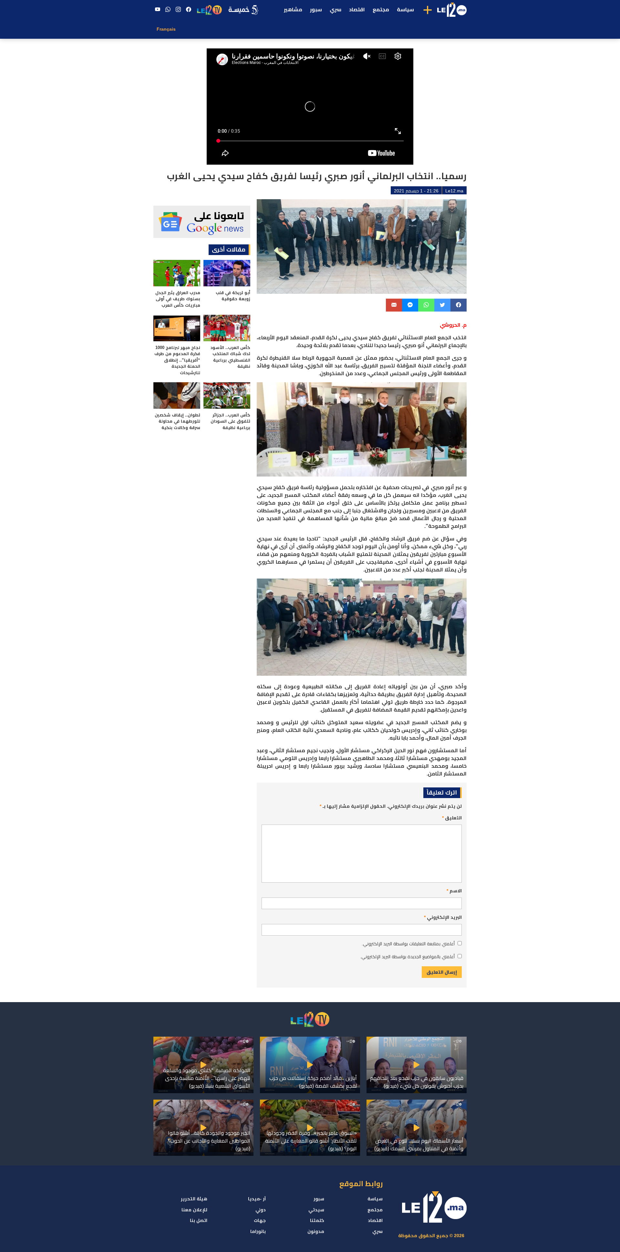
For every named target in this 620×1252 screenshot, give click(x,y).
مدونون (315, 1231)
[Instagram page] (178, 9)
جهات (260, 1220)
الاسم (454, 890)
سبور (316, 9)
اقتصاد (357, 9)
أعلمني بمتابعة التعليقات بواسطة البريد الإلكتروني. (408, 943)
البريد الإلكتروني (443, 917)
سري (335, 9)
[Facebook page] (188, 9)
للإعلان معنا (194, 1209)
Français (166, 29)
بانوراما (258, 1231)
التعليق (452, 817)
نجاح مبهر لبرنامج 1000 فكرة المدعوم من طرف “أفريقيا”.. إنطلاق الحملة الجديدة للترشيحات (177, 360)
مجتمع (381, 9)
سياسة (405, 9)
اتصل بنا (198, 1220)
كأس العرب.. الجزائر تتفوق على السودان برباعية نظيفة (230, 421)
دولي (260, 1209)
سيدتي (316, 1209)
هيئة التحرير (194, 1198)
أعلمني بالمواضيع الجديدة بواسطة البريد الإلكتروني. (407, 956)
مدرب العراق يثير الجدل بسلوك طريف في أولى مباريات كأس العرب (177, 299)
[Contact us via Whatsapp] (168, 9)
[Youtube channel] (157, 9)
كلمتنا (317, 1220)
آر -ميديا (257, 1198)
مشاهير (293, 9)
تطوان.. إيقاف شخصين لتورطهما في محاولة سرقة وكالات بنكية (177, 421)
